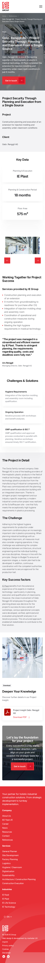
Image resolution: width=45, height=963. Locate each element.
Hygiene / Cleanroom (12, 867)
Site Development (10, 855)
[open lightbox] (22, 245)
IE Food (5, 894)
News (5, 827)
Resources (7, 831)
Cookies (5, 949)
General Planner (9, 851)
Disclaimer (6, 952)
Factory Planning (10, 859)
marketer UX (32, 938)
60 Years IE (7, 819)
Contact (6, 835)
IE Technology (8, 906)
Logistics (6, 863)
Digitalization (8, 871)
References (13, 16)
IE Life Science (9, 902)
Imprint (5, 942)
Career (5, 823)
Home (4, 16)
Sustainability (8, 875)
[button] (40, 6)
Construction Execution (13, 883)
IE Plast (5, 585)
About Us (6, 815)
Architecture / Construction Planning (19, 879)
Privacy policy (8, 945)
